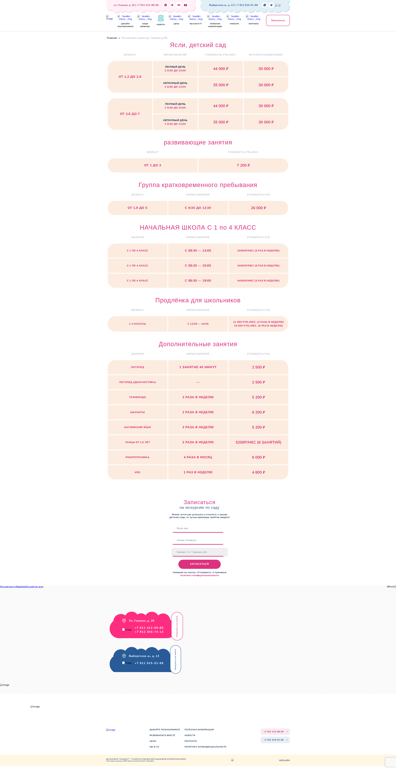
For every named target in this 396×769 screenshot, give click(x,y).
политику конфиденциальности (199, 575)
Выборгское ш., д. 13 (53, 708)
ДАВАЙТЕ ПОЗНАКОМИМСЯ (165, 729)
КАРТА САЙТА (284, 760)
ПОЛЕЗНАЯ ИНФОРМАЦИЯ (199, 729)
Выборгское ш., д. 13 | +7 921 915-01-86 (233, 5)
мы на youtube (151, 706)
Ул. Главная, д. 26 (52, 705)
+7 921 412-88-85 (149, 628)
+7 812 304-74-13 (149, 632)
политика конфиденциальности (205, 747)
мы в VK (154, 747)
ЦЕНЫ (153, 741)
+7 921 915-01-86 (149, 663)
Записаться (278, 20)
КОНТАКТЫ (191, 741)
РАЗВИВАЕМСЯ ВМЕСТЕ (162, 735)
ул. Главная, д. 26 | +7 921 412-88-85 (136, 5)
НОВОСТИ (190, 735)
